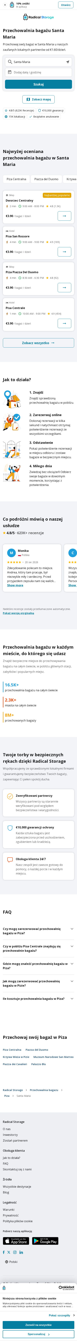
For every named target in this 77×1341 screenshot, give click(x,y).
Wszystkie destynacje (17, 1187)
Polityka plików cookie (18, 1221)
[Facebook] (3, 1252)
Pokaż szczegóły (59, 1315)
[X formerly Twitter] (8, 1252)
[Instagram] (14, 1252)
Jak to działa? (11, 1158)
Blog (6, 1192)
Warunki (8, 1210)
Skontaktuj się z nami (17, 1169)
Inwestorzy (10, 1135)
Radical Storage (13, 1090)
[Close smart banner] (5, 4)
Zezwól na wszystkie (38, 1324)
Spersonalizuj (36, 1334)
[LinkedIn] (21, 1252)
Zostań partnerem (15, 1140)
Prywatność (11, 1215)
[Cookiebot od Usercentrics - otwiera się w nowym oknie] (58, 1288)
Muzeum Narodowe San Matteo (53, 1057)
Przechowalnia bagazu (44, 1090)
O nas (7, 1129)
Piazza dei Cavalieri (15, 1064)
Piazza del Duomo (37, 1049)
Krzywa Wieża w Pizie (16, 1057)
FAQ (5, 1164)
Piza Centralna (12, 1049)
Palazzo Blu (38, 1064)
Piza (6, 1095)
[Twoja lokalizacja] (68, 62)
